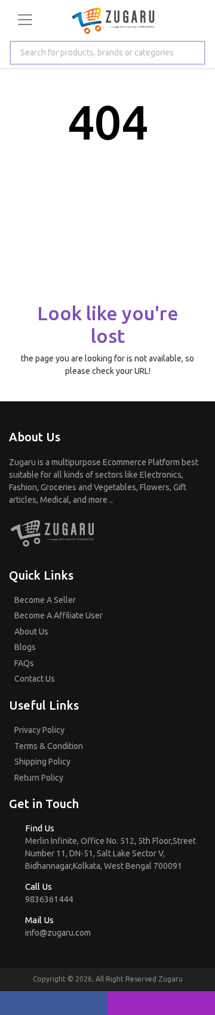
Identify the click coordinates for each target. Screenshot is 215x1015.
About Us (31, 631)
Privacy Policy (39, 730)
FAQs (24, 663)
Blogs (25, 647)
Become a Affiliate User (58, 615)
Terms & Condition (48, 746)
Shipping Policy (42, 761)
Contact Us (34, 678)
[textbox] (95, 53)
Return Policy (38, 777)
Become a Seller (45, 600)
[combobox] (107, 52)
